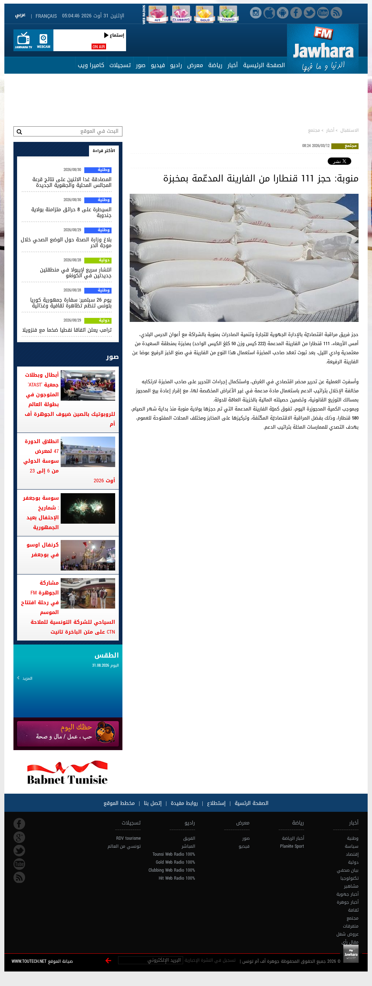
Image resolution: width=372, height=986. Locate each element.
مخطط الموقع (119, 803)
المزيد (27, 678)
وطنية (104, 170)
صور (141, 65)
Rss (19, 877)
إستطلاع (215, 803)
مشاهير (351, 886)
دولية (104, 260)
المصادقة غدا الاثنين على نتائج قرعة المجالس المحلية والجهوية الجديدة (72, 182)
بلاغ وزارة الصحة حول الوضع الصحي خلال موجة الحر (66, 242)
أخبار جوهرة (348, 902)
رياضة (215, 65)
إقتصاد (352, 854)
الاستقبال (349, 130)
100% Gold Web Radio (175, 862)
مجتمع (314, 130)
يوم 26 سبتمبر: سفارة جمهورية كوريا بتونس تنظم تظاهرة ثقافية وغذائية (71, 303)
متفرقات (351, 926)
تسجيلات (120, 65)
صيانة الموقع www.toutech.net (42, 961)
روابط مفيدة (184, 803)
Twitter (19, 850)
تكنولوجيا (349, 878)
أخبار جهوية (347, 894)
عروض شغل (347, 934)
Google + (19, 837)
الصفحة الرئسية (250, 803)
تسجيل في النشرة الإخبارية (210, 960)
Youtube (19, 864)
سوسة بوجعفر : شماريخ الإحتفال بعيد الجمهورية (41, 512)
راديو (176, 65)
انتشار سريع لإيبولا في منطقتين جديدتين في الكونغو (76, 273)
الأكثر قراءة (104, 151)
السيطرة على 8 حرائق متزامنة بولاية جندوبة (71, 212)
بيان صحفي (348, 870)
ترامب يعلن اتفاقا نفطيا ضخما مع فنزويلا (67, 330)
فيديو (158, 65)
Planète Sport (292, 846)
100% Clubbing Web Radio (172, 870)
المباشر (188, 846)
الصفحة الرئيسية (264, 65)
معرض (195, 65)
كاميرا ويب (91, 65)
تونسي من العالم (124, 846)
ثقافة (353, 910)
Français (46, 16)
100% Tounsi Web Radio (174, 854)
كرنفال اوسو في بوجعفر (43, 550)
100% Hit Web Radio (177, 878)
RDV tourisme (128, 838)
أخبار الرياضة (293, 838)
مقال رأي (350, 942)
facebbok (19, 824)
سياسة (352, 846)
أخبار (232, 65)
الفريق (189, 838)
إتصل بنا (152, 803)
